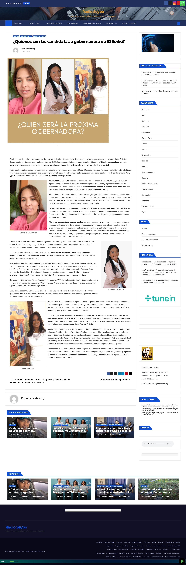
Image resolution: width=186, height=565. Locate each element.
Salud (144, 115)
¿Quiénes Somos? (54, 23)
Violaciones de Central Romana (119, 553)
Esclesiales (146, 195)
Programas (72, 23)
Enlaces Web (147, 138)
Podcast (145, 166)
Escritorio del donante (124, 557)
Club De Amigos (137, 542)
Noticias (18, 23)
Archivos (145, 149)
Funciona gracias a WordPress (15, 551)
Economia (146, 121)
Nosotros (34, 23)
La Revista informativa (137, 549)
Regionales (57, 424)
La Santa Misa (175, 549)
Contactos (111, 23)
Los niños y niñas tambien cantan (117, 549)
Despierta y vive (102, 553)
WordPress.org (147, 245)
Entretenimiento (148, 206)
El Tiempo (146, 110)
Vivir (143, 212)
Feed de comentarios (150, 240)
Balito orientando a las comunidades (157, 549)
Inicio (154, 542)
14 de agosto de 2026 (63, 496)
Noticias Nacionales (39, 36)
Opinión (145, 178)
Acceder (145, 228)
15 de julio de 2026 (106, 496)
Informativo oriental (174, 546)
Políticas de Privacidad (172, 557)
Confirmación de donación (172, 553)
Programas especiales (137, 546)
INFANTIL (147, 542)
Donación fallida (110, 557)
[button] (175, 23)
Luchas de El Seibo (92, 23)
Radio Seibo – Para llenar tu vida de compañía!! (148, 557)
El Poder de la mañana (173, 542)
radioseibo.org (29, 49)
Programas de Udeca (121, 546)
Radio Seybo (93, 11)
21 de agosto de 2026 (19, 496)
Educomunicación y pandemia (115, 379)
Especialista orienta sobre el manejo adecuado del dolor (114, 429)
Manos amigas (149, 553)
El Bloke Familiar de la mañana (156, 546)
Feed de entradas (148, 234)
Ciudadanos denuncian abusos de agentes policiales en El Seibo (23, 431)
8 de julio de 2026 (149, 496)
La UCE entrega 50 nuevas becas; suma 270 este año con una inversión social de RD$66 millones (159, 83)
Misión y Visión (129, 23)
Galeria (144, 144)
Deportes (145, 201)
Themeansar (41, 551)
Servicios (145, 127)
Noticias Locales (26, 36)
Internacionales (148, 189)
